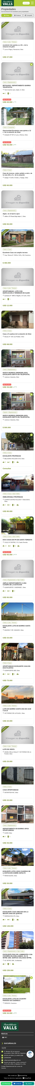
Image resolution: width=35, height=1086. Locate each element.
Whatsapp (7, 1083)
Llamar (30, 1083)
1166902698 (7, 1057)
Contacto (26, 3)
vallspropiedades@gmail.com (12, 1060)
